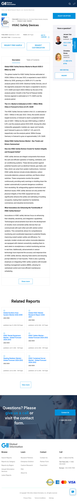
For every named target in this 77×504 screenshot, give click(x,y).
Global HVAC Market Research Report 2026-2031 (36, 315)
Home (3, 10)
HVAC (4, 14)
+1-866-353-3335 (65, 420)
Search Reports (7, 458)
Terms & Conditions (40, 498)
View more (26, 385)
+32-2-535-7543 (70, 468)
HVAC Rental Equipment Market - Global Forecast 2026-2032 (12, 337)
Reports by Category (8, 461)
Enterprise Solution (27, 461)
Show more (26, 281)
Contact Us (65, 412)
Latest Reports (6, 475)
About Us (24, 473)
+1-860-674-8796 (67, 458)
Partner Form (44, 461)
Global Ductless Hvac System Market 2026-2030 (12, 314)
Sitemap (51, 498)
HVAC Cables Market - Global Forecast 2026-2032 (38, 336)
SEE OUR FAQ (64, 70)
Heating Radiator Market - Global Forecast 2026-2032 (13, 359)
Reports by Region (8, 465)
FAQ (22, 469)
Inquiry (64, 75)
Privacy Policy (27, 498)
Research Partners (27, 458)
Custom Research (27, 465)
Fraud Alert (43, 465)
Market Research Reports (14, 10)
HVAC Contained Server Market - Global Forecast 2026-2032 (37, 360)
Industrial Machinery (28, 10)
